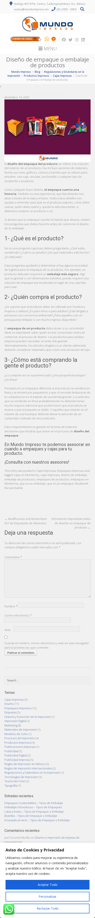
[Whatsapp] (47, 39)
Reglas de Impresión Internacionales (28, 768)
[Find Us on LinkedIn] (82, 39)
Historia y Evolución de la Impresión (27, 717)
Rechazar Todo (48, 908)
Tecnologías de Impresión (21, 777)
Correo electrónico (18, 615)
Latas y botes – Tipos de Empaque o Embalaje (34, 812)
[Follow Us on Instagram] (75, 39)
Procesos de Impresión (19, 738)
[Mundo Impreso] (47, 34)
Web (7, 630)
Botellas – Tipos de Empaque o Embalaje (30, 816)
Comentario (13, 557)
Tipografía (10, 785)
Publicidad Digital (15, 755)
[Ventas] (25, 39)
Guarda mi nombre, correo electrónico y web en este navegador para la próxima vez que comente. (46, 645)
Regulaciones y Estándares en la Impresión (32, 772)
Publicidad (11, 751)
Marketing (10, 725)
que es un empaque (60, 483)
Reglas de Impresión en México (24, 764)
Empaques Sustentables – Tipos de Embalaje (33, 803)
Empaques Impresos (70, 471)
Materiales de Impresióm (20, 729)
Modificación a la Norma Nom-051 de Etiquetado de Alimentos (25, 521)
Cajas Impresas (46, 471)
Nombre (10, 606)
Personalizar (47, 896)
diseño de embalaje (74, 475)
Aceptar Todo (47, 885)
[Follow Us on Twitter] (69, 39)
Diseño (9, 704)
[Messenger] (53, 39)
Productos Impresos (17, 742)
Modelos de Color (16, 734)
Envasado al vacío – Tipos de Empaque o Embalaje (37, 820)
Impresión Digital (15, 721)
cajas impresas (50, 475)
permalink (16, 488)
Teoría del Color (14, 781)
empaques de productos (52, 479)
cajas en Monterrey (26, 475)
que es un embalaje (33, 483)
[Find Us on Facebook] (62, 39)
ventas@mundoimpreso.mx (31, 9)
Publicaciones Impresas (20, 747)
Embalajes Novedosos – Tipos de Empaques (33, 807)
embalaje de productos (19, 479)
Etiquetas (10, 712)
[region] (47, 880)
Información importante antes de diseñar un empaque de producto (71, 523)
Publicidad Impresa (17, 760)
